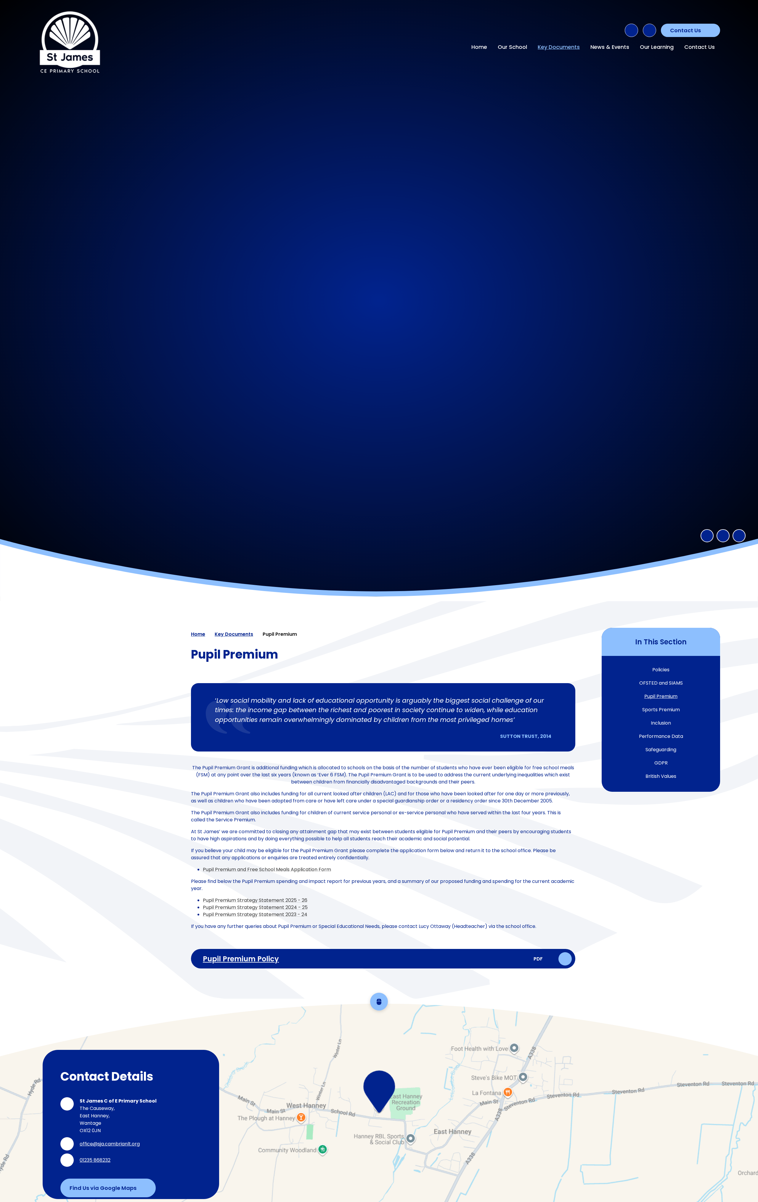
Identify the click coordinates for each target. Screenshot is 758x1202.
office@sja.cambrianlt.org (110, 1143)
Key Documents (234, 634)
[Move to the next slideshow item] (723, 535)
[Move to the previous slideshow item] (707, 535)
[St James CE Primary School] (70, 42)
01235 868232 (95, 1160)
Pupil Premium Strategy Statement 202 (248, 900)
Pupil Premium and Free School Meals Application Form (267, 869)
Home (198, 634)
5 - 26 (300, 900)
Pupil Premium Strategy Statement (243, 914)
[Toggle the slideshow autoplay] (739, 535)
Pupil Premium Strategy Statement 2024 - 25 (255, 907)
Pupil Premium (280, 634)
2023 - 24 (295, 914)
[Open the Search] (631, 30)
